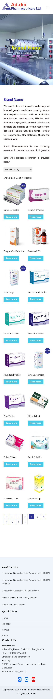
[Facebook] (19, 679)
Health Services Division (13, 604)
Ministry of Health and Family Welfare (19, 597)
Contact (5, 630)
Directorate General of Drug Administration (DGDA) (26, 573)
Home (5, 618)
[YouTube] (33, 679)
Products (6, 624)
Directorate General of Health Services (20, 590)
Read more (11, 217)
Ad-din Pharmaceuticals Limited (35, 689)
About (5, 635)
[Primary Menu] (48, 7)
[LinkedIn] (26, 679)
